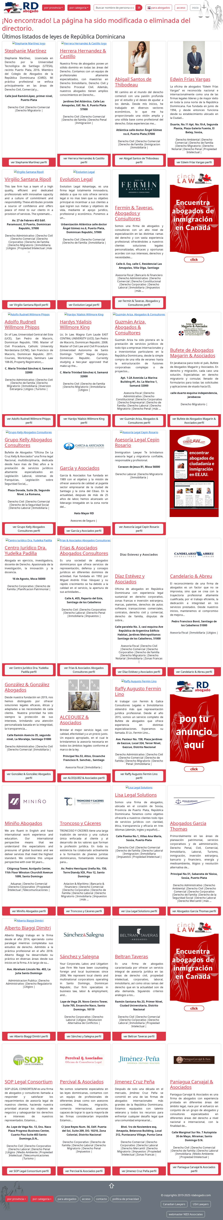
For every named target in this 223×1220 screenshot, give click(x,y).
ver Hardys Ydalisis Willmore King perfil (84, 420)
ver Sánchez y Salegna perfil (84, 1036)
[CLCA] (194, 218)
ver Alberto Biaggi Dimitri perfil (29, 1036)
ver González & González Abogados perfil (29, 776)
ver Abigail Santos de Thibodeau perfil (139, 160)
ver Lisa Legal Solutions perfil (139, 911)
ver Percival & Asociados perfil (84, 1171)
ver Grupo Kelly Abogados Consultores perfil (29, 529)
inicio (195, 7)
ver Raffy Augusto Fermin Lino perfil (139, 776)
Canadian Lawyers (174, 1204)
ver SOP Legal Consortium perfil (29, 1171)
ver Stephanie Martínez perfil (29, 162)
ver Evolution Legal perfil (84, 305)
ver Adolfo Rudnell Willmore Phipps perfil (29, 420)
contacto (101, 1199)
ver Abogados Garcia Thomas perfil (194, 911)
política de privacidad (125, 1199)
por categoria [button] (78, 7)
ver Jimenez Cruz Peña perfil (139, 1171)
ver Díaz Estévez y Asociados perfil (139, 672)
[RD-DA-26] (194, 728)
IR (139, 7)
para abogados (160, 7)
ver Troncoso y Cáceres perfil (84, 911)
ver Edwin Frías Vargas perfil (194, 162)
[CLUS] (194, 473)
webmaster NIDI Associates (186, 1214)
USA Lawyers (201, 1204)
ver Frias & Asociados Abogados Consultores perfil (84, 670)
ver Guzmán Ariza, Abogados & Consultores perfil (139, 420)
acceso (181, 7)
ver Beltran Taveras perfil (139, 1036)
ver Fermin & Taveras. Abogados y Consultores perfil (139, 303)
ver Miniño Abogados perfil (29, 911)
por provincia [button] (52, 7)
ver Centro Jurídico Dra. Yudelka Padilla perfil (28, 670)
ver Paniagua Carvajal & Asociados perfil (194, 1169)
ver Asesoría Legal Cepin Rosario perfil (139, 529)
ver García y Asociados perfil (83, 531)
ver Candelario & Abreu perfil (194, 672)
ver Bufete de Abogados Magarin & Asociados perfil (194, 420)
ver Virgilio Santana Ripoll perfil (28, 305)
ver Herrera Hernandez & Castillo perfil (84, 160)
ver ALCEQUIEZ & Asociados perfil (84, 778)
